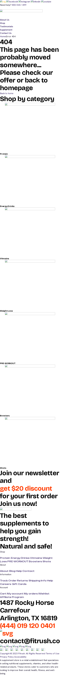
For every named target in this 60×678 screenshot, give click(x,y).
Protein (4, 154)
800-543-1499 (19, 4)
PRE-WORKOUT (7, 363)
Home (3, 36)
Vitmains (4, 258)
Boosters (5, 415)
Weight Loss (6, 311)
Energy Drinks (7, 206)
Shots (3, 468)
